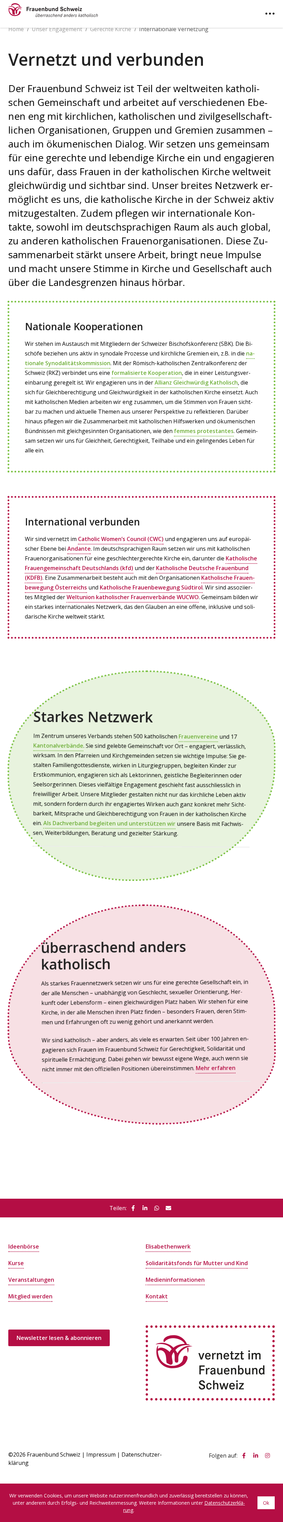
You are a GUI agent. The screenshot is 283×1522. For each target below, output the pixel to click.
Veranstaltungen (31, 1280)
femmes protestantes (204, 431)
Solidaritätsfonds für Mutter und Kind (197, 1263)
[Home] (53, 8)
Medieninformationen (175, 1280)
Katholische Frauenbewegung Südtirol (151, 587)
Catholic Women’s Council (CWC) (121, 539)
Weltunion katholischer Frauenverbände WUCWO (133, 597)
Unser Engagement (57, 29)
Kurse (16, 1263)
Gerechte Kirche (110, 29)
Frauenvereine (198, 737)
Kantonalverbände (58, 745)
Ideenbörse (23, 1246)
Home (16, 29)
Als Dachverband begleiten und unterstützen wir (109, 823)
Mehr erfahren (215, 1068)
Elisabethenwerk (168, 1246)
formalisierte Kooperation (146, 373)
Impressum (101, 1454)
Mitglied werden (30, 1296)
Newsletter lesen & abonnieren (59, 1338)
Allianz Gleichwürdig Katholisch (196, 382)
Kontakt (157, 1296)
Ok (266, 1503)
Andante (79, 548)
